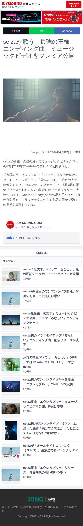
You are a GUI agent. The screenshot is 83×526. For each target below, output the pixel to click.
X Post (16, 30)
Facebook (67, 30)
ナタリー (19, 6)
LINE (41, 30)
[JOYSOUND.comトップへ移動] (73, 4)
